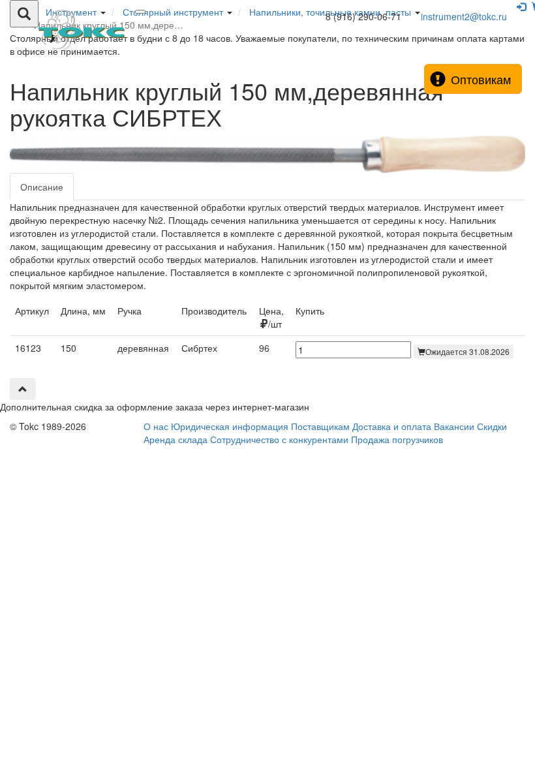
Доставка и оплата (391, 426)
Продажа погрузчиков (397, 439)
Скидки (492, 426)
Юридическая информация (229, 426)
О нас (156, 426)
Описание (41, 186)
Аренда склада (175, 439)
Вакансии (454, 426)
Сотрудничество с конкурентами (279, 439)
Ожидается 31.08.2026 (467, 351)
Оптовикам (481, 78)
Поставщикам (320, 426)
